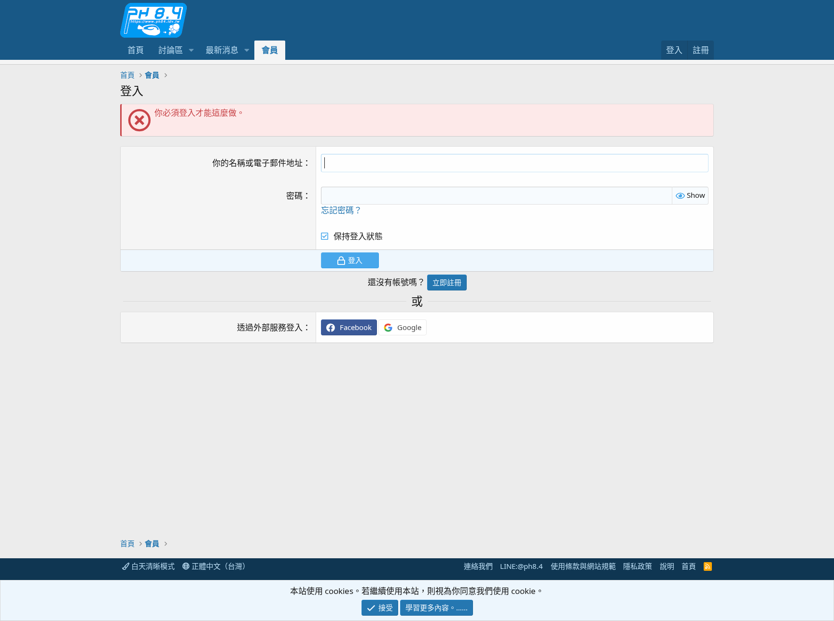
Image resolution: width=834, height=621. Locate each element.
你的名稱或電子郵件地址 (257, 162)
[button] (191, 50)
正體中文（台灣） (220, 566)
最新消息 (222, 49)
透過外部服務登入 (270, 327)
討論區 (170, 49)
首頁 (135, 49)
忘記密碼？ (341, 210)
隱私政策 (637, 566)
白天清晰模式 (152, 566)
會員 (270, 49)
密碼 (294, 195)
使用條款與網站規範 (583, 566)
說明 (667, 566)
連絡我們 (478, 566)
